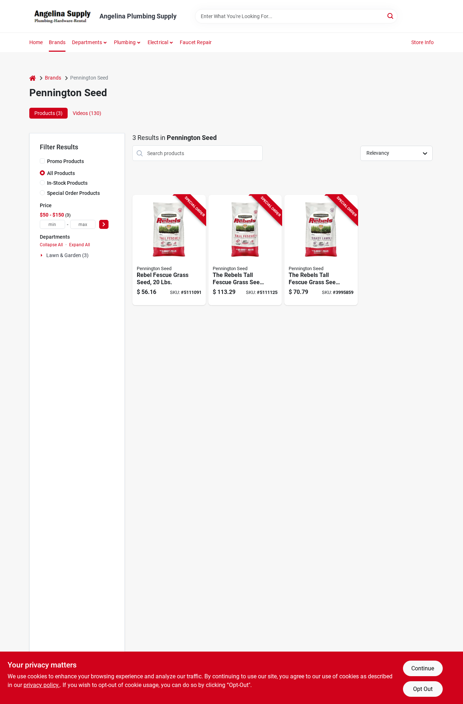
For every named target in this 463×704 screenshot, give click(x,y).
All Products (61, 173)
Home (36, 42)
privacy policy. (42, 685)
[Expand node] (42, 255)
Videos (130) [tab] (87, 113)
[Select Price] (104, 224)
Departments (87, 42)
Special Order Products (73, 193)
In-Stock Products (67, 183)
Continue (422, 668)
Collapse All (51, 244)
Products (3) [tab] (48, 113)
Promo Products (65, 161)
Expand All (79, 244)
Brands (57, 42)
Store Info (422, 42)
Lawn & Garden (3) (67, 255)
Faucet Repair (196, 42)
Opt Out (423, 689)
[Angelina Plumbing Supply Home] (61, 16)
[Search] (391, 16)
